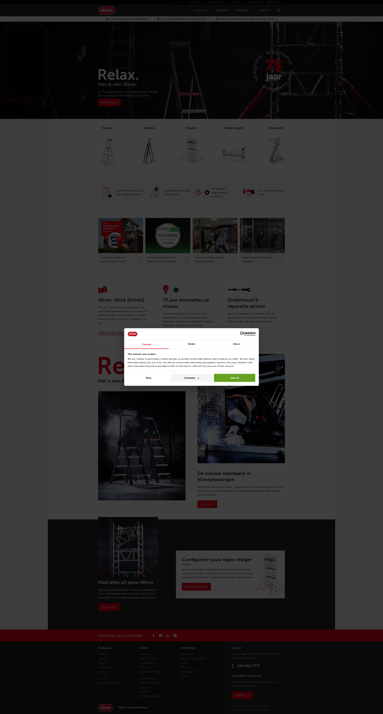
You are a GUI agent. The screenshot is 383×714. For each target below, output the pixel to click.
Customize (189, 378)
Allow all (234, 378)
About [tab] (236, 343)
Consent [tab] (146, 344)
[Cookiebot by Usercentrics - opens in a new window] (242, 334)
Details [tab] (191, 343)
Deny (148, 378)
